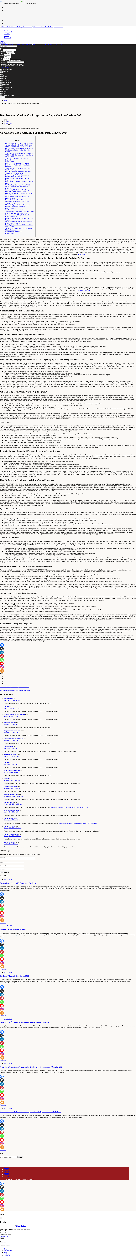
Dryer (4, 73)
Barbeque (5, 71)
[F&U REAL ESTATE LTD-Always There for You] (31, 27)
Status (2, 55)
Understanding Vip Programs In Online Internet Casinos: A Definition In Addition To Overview (19, 144)
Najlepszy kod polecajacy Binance (14, 714)
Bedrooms (3, 51)
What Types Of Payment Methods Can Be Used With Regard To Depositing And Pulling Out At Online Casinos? (19, 155)
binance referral (9, 802)
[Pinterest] (2, 656)
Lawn (4, 78)
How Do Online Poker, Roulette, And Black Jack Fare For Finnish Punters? (18, 172)
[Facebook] (2, 645)
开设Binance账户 (9, 722)
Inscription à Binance (10, 754)
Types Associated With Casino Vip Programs (18, 168)
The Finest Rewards (11, 170)
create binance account (11, 794)
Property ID (3, 62)
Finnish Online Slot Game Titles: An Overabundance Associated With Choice (17, 200)
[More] (2, 671)
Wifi (3, 93)
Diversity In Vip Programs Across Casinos (17, 163)
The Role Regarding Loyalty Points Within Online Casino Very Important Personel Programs (17, 186)
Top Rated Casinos (10, 203)
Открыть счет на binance (12, 731)
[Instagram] (2, 667)
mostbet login (81, 254)
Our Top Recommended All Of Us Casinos (18, 146)
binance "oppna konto (11, 834)
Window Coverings (8, 95)
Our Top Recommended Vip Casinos (16, 210)
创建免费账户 (8, 698)
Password (3, 1231)
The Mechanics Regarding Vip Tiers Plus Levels (19, 211)
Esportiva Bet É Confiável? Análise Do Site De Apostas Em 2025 (24, 1022)
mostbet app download (83, 290)
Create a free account (10, 786)
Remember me (6, 1235)
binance (6, 706)
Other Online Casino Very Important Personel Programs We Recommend (18, 222)
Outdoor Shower (7, 82)
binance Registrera (10, 826)
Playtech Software (10, 208)
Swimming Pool (7, 88)
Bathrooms (3, 53)
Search (3, 97)
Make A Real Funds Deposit (13, 231)
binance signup (8, 746)
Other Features (4, 67)
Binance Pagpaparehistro (12, 770)
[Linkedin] (2, 652)
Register (6, 778)
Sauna (4, 86)
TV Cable (5, 89)
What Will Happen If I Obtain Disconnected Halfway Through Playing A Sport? (18, 205)
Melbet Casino (9, 161)
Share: (2, 673)
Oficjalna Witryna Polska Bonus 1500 (14, 976)
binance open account (10, 818)
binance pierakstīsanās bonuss (13, 738)
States (1, 57)
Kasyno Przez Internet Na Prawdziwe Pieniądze (18, 883)
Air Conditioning (7, 69)
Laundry (4, 76)
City (1, 58)
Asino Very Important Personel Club (16, 213)
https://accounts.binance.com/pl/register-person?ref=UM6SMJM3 (78, 823)
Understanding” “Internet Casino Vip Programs (19, 148)
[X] (2, 649)
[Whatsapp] (2, 660)
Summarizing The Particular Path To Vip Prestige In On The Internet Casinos (17, 190)
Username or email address (8, 1229)
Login (2, 1238)
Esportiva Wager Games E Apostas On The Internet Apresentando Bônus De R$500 (32, 1067)
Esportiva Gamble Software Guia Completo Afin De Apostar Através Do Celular (30, 1112)
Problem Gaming (10, 233)
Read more (3, 923)
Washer (4, 91)
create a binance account (11, 810)
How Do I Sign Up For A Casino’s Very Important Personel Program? (17, 175)
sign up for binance (10, 842)
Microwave (5, 80)
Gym (3, 75)
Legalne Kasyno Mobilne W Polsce (13, 929)
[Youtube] (2, 663)
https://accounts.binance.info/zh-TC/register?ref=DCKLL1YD (69, 807)
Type (1, 50)
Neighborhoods (4, 60)
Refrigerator (5, 84)
